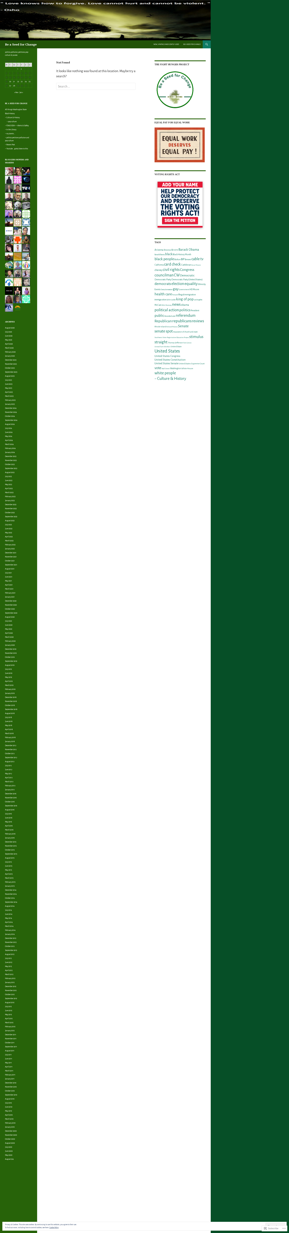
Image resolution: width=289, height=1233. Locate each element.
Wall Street (166, 368)
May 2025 (8, 388)
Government (184, 289)
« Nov (16, 92)
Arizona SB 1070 (171, 250)
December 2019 (10, 649)
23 (22, 81)
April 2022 (9, 537)
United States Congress (167, 356)
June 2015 (8, 866)
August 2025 (10, 376)
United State (176, 346)
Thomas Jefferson (175, 343)
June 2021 (8, 577)
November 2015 (11, 846)
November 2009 (11, 1135)
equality (191, 284)
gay (175, 289)
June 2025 (9, 384)
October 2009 (10, 1139)
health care (163, 294)
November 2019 (11, 653)
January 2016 (10, 838)
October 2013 (10, 946)
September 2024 (11, 420)
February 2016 (10, 834)
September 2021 (11, 565)
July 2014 (8, 910)
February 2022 (10, 545)
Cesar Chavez (196, 265)
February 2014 (10, 930)
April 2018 (9, 729)
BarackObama (160, 255)
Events (158, 289)
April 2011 (8, 1067)
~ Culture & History (170, 378)
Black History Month (182, 254)
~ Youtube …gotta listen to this (16, 149)
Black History (10, 113)
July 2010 (8, 1103)
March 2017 (9, 782)
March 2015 (9, 878)
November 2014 (11, 894)
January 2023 (10, 500)
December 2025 (11, 360)
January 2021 (10, 597)
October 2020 (10, 609)
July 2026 (8, 332)
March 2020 (9, 637)
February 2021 (10, 593)
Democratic (187, 275)
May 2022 (8, 533)
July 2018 (8, 717)
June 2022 (8, 529)
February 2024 (10, 448)
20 (10, 81)
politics (184, 310)
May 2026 (8, 340)
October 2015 (10, 850)
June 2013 (8, 962)
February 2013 (10, 978)
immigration (161, 299)
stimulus (196, 337)
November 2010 (11, 1087)
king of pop (185, 299)
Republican (163, 321)
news (176, 304)
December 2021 (10, 553)
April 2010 (9, 1115)
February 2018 (10, 737)
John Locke (171, 300)
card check (172, 264)
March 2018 (9, 733)
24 (26, 81)
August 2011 (9, 1051)
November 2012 (11, 990)
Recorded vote (169, 316)
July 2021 (8, 573)
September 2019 (11, 661)
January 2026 (10, 356)
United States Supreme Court (192, 363)
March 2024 (9, 444)
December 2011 (10, 1035)
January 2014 (10, 934)
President (195, 310)
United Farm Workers (162, 347)
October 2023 (10, 464)
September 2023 (11, 468)
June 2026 (8, 336)
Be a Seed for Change (21, 44)
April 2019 (9, 681)
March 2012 (9, 1023)
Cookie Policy (54, 1227)
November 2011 (10, 1039)
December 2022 (10, 504)
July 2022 (8, 525)
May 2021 (8, 581)
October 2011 (9, 1043)
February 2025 (10, 400)
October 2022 (10, 513)
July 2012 (8, 1006)
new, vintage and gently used (166, 44)
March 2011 (9, 1071)
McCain (158, 305)
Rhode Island (160, 327)
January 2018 (10, 741)
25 (30, 81)
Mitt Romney (167, 305)
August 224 (9, 1159)
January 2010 (10, 1127)
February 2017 (10, 786)
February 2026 (10, 352)
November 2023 (11, 460)
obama (185, 304)
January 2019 (10, 693)
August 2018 (10, 713)
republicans (182, 321)
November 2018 (11, 701)
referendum (186, 315)
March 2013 (9, 974)
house (175, 295)
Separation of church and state (185, 332)
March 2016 (9, 830)
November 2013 (11, 942)
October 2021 (10, 561)
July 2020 (8, 621)
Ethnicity (202, 284)
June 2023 (8, 480)
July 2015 (8, 862)
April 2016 (9, 826)
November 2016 (11, 798)
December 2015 (10, 842)
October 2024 (10, 416)
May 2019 (8, 677)
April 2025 (9, 392)
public (159, 316)
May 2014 (8, 918)
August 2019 (9, 665)
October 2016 (10, 802)
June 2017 (8, 770)
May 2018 (8, 725)
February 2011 (10, 1075)
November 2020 (11, 605)
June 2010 (8, 1107)
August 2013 (9, 954)
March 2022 (9, 541)
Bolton (177, 259)
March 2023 (9, 492)
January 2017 (10, 790)
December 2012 (10, 986)
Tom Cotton (187, 343)
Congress (187, 270)
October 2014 (10, 898)
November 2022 (11, 508)
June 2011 (8, 1059)
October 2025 (10, 368)
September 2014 (11, 902)
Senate (183, 326)
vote (158, 368)
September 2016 (11, 806)
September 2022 (11, 517)
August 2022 (10, 521)
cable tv (197, 259)
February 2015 (10, 882)
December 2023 (10, 456)
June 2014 (8, 914)
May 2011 (8, 1063)
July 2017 (8, 765)
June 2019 (8, 673)
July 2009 (8, 1147)
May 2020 (8, 629)
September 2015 (11, 854)
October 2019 (10, 657)
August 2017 (9, 761)
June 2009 (9, 1151)
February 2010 (10, 1123)
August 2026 (10, 328)
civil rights (171, 270)
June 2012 (8, 1010)
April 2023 (9, 488)
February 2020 (10, 641)
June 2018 (9, 721)
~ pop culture (12, 121)
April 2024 (9, 440)
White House (187, 368)
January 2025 (10, 404)
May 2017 (8, 774)
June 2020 (9, 625)
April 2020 (9, 633)
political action (167, 310)
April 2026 (9, 344)
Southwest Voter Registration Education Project (172, 337)
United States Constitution (170, 359)
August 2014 (10, 906)
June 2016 (8, 818)
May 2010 (8, 1111)
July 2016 (8, 814)
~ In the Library (10, 130)
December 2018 (11, 697)
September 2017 (11, 757)
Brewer (188, 259)
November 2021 (11, 557)
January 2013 (10, 982)
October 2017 (10, 753)
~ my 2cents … (10, 134)
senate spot (164, 331)
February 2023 (10, 496)
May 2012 (8, 1014)
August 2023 (10, 472)
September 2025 (11, 372)
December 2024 (11, 408)
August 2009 (10, 1143)
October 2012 (10, 994)
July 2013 (8, 958)
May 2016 (8, 822)
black (168, 254)
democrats (163, 284)
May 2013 (8, 966)
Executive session (167, 289)
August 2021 (9, 569)
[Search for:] (95, 86)
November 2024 (11, 412)
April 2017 (9, 778)
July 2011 (8, 1055)
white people (165, 373)
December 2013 (10, 938)
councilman (164, 275)
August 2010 (10, 1099)
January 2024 (10, 452)
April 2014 (9, 922)
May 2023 (8, 484)
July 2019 (8, 669)
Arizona (159, 249)
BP (182, 259)
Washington (175, 368)
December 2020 (11, 601)
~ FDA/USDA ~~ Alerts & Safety (17, 125)
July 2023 (8, 476)
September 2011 (11, 1047)
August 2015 (10, 858)
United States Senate (166, 363)
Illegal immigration (187, 294)
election (177, 284)
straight (161, 342)
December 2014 (10, 890)
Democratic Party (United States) (187, 279)
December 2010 (10, 1083)
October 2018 (10, 705)
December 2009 (11, 1131)
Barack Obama (188, 249)
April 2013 (9, 970)
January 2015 (10, 886)
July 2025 (8, 380)
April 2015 (9, 874)
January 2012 (10, 1031)
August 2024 (10, 424)
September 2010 (11, 1095)
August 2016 (9, 810)
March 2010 (9, 1119)
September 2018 (11, 709)
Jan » (21, 92)
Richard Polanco (172, 327)
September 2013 (11, 950)
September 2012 (11, 998)
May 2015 (8, 870)
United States (167, 351)
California (159, 265)
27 (10, 86)
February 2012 (10, 1027)
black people (164, 259)
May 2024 (8, 436)
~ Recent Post (10, 145)
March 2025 (9, 396)
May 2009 (8, 1155)
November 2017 (11, 749)
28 (14, 86)
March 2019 (9, 685)
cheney (158, 270)
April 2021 (9, 585)
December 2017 (10, 745)
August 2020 (10, 617)
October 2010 (10, 1091)
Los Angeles (198, 300)
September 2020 (11, 613)
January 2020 (10, 645)
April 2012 (9, 1018)
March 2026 (9, 348)
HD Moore (194, 289)
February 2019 (10, 689)
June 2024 (9, 432)
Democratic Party (163, 279)
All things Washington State (16, 109)
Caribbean (186, 265)
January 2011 (9, 1079)
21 (14, 81)
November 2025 (11, 364)
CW (177, 275)
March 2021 (9, 589)
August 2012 (9, 1002)
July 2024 (8, 428)
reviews (198, 321)
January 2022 (10, 549)
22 (18, 81)
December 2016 (10, 794)
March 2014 (9, 926)
